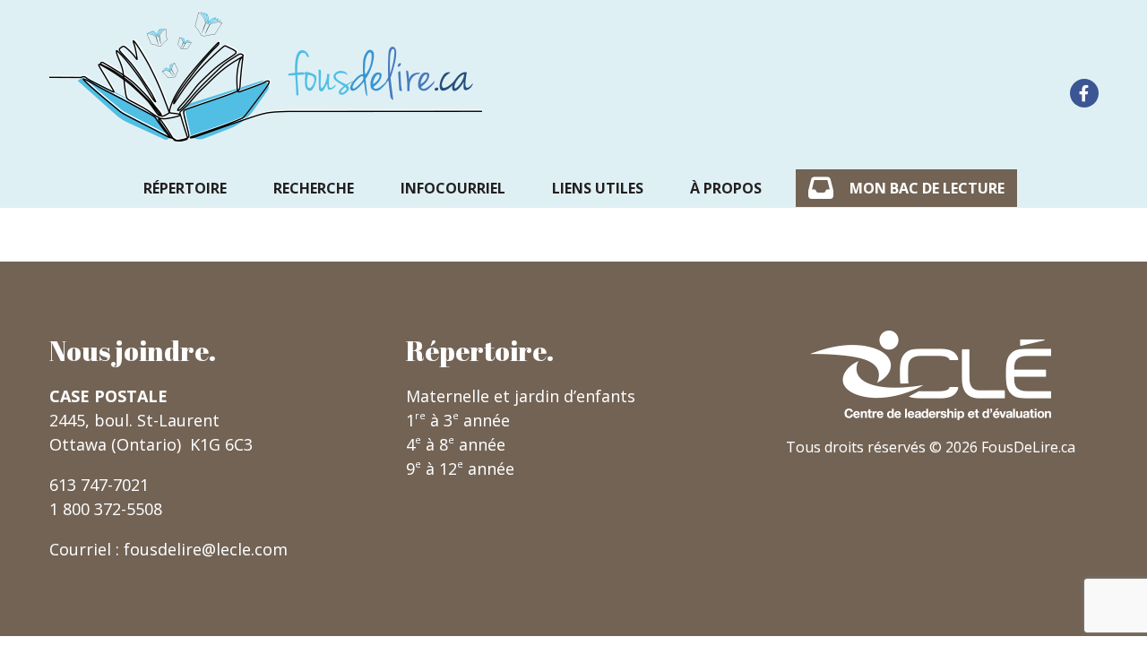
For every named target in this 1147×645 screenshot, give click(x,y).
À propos (726, 188)
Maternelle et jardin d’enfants (520, 396)
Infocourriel (453, 188)
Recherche (313, 188)
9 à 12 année (460, 468)
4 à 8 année (455, 444)
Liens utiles (597, 188)
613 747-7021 (99, 484)
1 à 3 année (458, 420)
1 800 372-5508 (105, 509)
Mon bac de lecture (927, 188)
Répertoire (185, 188)
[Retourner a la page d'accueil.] (266, 76)
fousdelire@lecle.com (206, 549)
